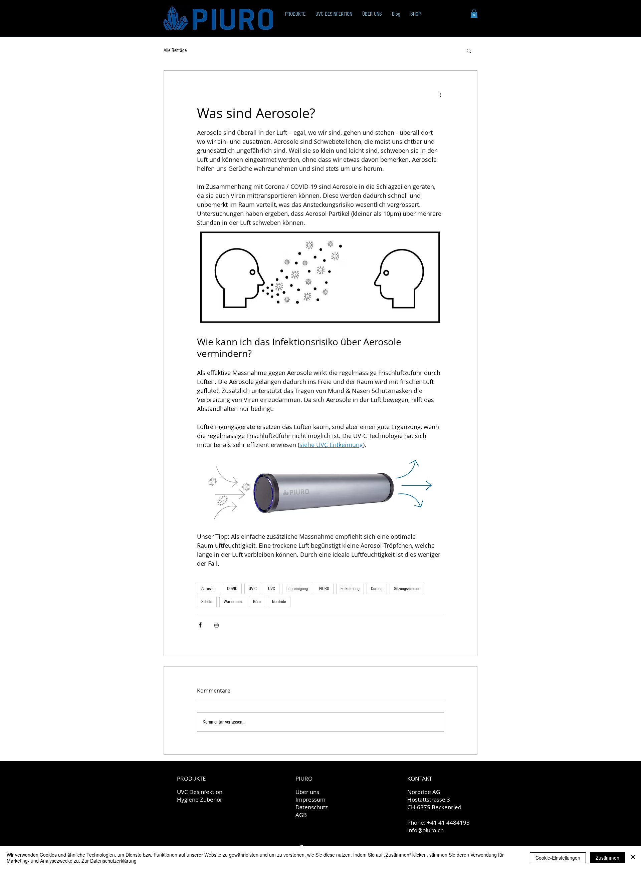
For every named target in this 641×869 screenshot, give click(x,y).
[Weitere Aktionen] (440, 95)
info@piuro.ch (425, 830)
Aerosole (208, 588)
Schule (206, 601)
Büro (257, 601)
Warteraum (233, 601)
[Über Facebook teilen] (200, 625)
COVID (232, 588)
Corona (377, 588)
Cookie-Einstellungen (558, 857)
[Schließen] (633, 858)
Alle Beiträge (175, 50)
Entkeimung (350, 588)
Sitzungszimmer (407, 588)
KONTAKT (419, 778)
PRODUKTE (191, 778)
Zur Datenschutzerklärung (109, 860)
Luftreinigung (297, 588)
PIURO (324, 588)
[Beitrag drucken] (216, 625)
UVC (271, 588)
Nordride (279, 601)
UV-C (253, 588)
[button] (474, 13)
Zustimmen (607, 857)
